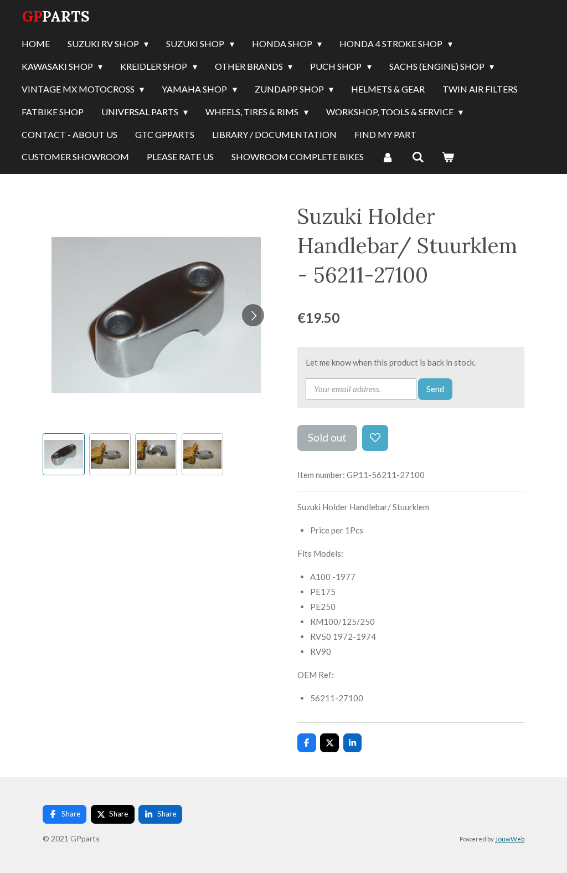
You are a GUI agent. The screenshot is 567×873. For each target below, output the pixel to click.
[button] (64, 454)
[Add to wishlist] (375, 438)
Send (435, 389)
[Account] (387, 157)
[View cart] (448, 157)
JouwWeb (509, 839)
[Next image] (253, 315)
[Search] (417, 157)
